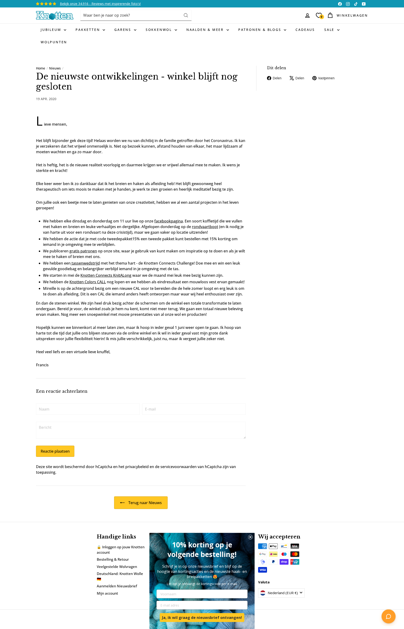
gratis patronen (83, 251)
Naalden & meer (205, 29)
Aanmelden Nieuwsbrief (117, 586)
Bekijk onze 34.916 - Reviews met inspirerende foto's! (100, 3)
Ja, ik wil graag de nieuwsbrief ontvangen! (202, 617)
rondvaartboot (205, 226)
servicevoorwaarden (178, 466)
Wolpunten (54, 42)
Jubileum (52, 29)
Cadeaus (305, 29)
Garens (123, 29)
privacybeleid (137, 466)
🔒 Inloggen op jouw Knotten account (120, 550)
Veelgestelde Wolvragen (117, 566)
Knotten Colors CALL (87, 281)
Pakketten (88, 29)
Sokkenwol (159, 29)
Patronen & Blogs (260, 29)
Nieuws (55, 68)
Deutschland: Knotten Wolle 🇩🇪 (120, 576)
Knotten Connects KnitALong (105, 275)
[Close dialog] (250, 537)
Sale (330, 29)
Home (40, 68)
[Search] (185, 15)
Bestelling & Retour (113, 559)
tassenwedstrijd (85, 263)
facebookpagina (168, 221)
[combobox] (135, 15)
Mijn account (107, 593)
